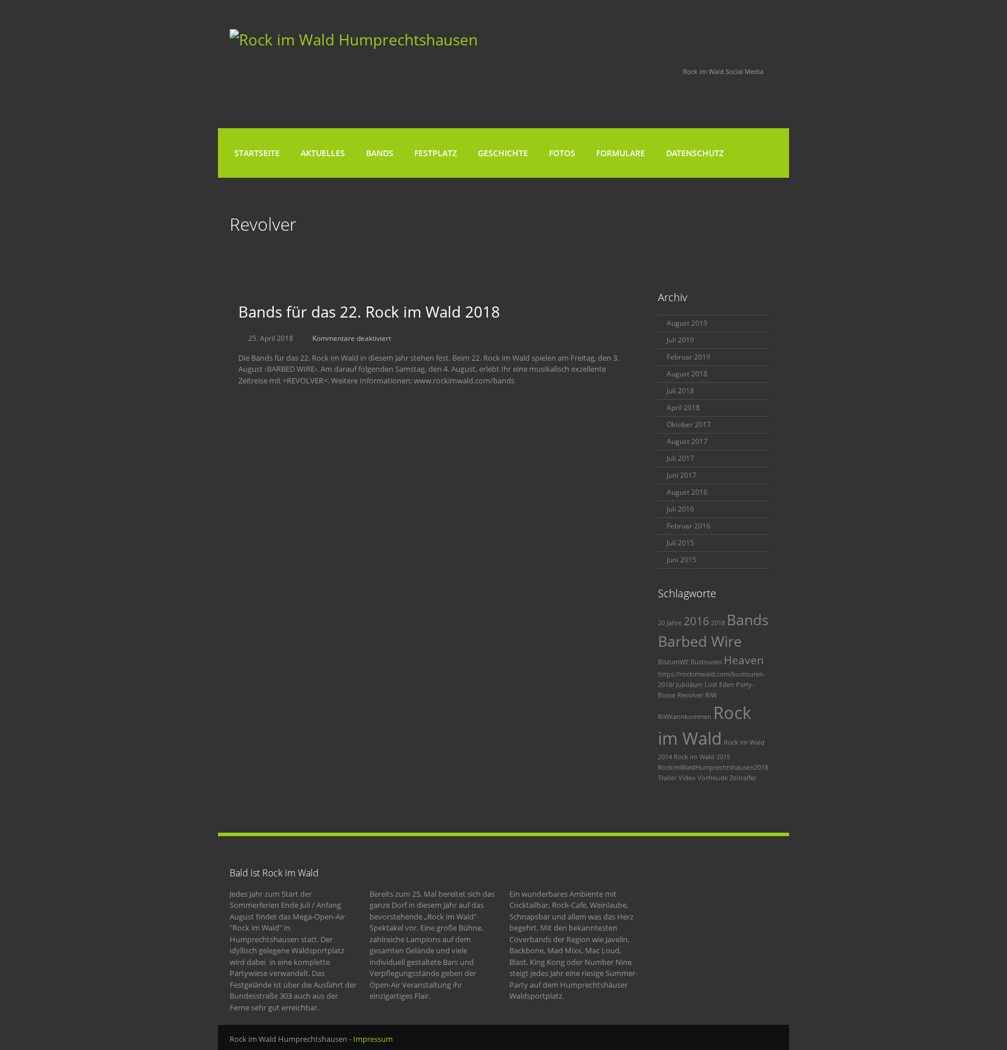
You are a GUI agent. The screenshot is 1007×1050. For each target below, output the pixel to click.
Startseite (257, 152)
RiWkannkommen (685, 717)
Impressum (373, 1039)
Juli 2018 (680, 391)
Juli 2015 (680, 543)
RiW (711, 695)
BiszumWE (673, 662)
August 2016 (687, 492)
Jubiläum (689, 685)
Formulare (620, 152)
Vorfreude (713, 778)
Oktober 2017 (689, 424)
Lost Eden (719, 685)
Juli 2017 (680, 458)
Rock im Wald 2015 (702, 757)
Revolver (690, 695)
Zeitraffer (743, 778)
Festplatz (435, 152)
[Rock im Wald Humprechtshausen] (354, 39)
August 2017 (687, 441)
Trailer (667, 778)
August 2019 (687, 323)
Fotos (562, 152)
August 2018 (687, 374)
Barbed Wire (700, 641)
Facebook (624, 72)
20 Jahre (670, 623)
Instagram (656, 72)
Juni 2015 (681, 560)
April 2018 (683, 408)
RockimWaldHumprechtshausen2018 (713, 767)
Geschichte (503, 152)
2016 (696, 621)
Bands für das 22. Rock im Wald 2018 (369, 311)
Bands (379, 152)
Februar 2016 (688, 526)
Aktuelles (323, 152)
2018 (718, 623)
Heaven (744, 660)
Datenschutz (695, 152)
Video (687, 778)
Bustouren (706, 662)
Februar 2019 (688, 357)
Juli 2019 (680, 340)
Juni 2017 (681, 475)
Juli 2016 (680, 509)
